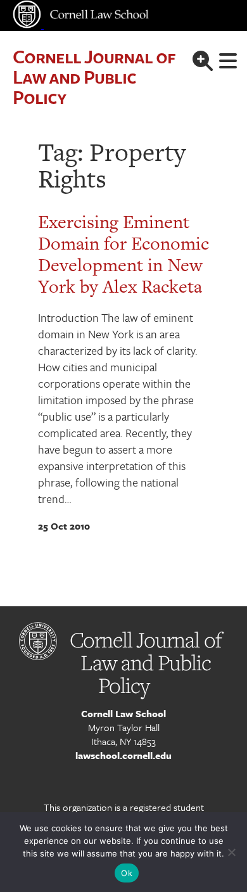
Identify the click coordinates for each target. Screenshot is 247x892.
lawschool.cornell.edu (123, 755)
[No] (231, 852)
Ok (126, 873)
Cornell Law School (123, 713)
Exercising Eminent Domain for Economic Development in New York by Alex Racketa (123, 254)
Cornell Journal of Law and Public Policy (94, 76)
